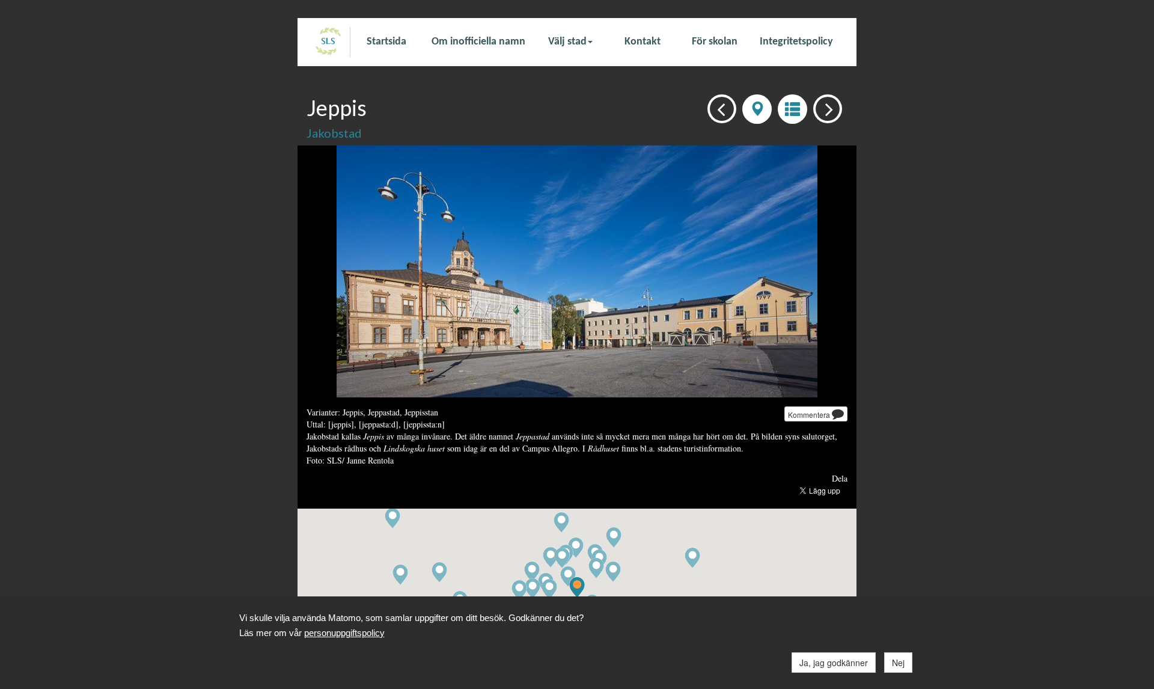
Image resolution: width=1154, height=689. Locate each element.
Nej (898, 663)
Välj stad (567, 41)
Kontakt (642, 41)
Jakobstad (334, 133)
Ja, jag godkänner (833, 663)
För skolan (714, 41)
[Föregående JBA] (718, 108)
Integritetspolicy (796, 41)
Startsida (386, 41)
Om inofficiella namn (478, 41)
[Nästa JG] (824, 108)
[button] (596, 568)
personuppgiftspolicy (344, 633)
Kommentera (810, 414)
